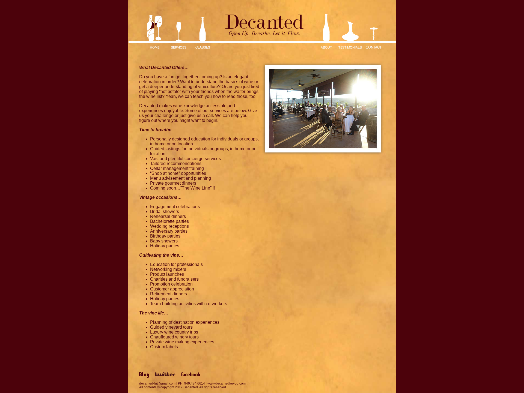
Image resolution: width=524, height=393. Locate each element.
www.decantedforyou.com (226, 383)
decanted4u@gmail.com (157, 383)
